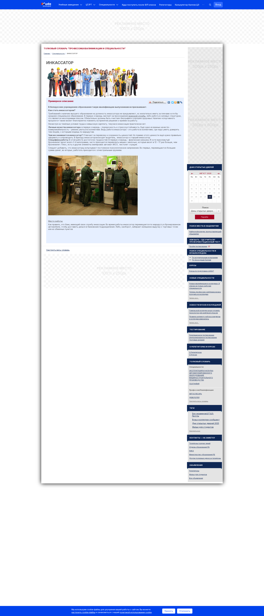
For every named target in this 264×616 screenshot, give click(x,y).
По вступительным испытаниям (205, 258)
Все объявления (196, 478)
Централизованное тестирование (203, 337)
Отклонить (184, 611)
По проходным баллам (201, 260)
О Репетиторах (195, 352)
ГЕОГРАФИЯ (194, 384)
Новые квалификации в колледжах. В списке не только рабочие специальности (204, 286)
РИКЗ (191, 451)
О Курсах (193, 355)
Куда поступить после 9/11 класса (139, 5)
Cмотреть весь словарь (58, 250)
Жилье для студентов (203, 427)
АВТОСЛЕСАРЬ (195, 394)
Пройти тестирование (198, 246)
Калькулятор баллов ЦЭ (187, 5)
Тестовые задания (196, 340)
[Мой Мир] (178, 102)
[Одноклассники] (175, 102)
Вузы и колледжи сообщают (206, 419)
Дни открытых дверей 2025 (205, 423)
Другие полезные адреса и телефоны (205, 458)
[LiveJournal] (181, 102)
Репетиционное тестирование (201, 335)
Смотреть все (194, 431)
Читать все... (194, 298)
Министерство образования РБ (202, 455)
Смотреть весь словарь (198, 401)
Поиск (205, 207)
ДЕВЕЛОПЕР (194, 397)
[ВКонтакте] (168, 102)
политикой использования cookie (136, 612)
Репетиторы (165, 5)
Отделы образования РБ (199, 447)
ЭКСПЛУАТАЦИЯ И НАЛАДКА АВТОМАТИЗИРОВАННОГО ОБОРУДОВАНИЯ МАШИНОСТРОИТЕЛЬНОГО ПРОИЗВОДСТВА (201, 375)
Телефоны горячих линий (199, 443)
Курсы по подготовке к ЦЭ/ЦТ (201, 271)
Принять (168, 611)
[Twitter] (172, 102)
